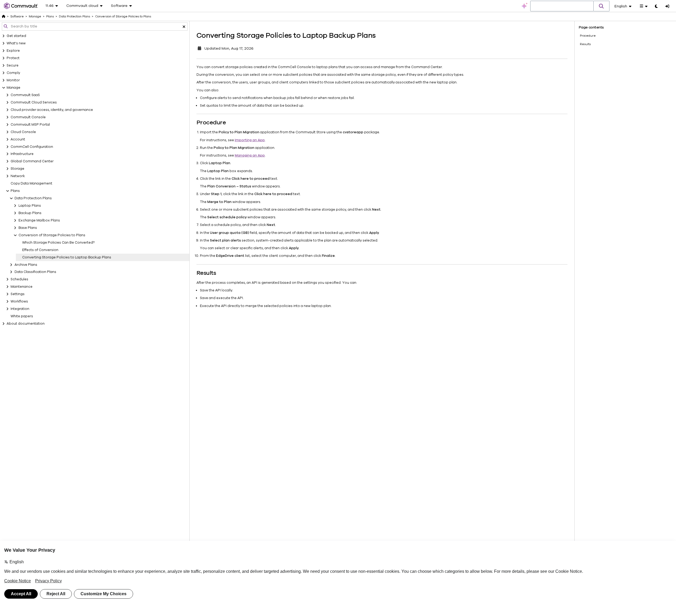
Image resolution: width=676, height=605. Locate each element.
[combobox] (562, 6)
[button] (601, 6)
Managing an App (250, 155)
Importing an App (250, 140)
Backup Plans (29, 213)
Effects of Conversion (40, 250)
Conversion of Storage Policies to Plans (51, 235)
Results (585, 44)
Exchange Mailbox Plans (39, 220)
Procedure (588, 36)
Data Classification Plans (35, 272)
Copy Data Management (31, 183)
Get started (16, 36)
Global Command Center (32, 161)
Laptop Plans (29, 205)
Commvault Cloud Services (34, 102)
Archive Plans (26, 264)
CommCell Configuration (32, 146)
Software (17, 16)
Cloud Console (23, 132)
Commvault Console (28, 117)
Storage (17, 168)
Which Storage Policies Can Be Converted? (58, 242)
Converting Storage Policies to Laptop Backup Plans (66, 257)
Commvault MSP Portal (30, 124)
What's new (16, 43)
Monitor (13, 80)
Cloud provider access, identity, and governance (52, 109)
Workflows (19, 301)
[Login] (667, 6)
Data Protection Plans (33, 198)
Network (18, 176)
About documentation (26, 323)
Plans (15, 190)
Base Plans (27, 227)
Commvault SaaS (25, 95)
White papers (22, 316)
